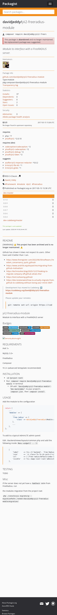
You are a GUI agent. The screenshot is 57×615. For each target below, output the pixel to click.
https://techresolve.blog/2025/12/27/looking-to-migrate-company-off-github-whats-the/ (27, 272)
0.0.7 (5, 210)
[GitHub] (53, 603)
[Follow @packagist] (47, 603)
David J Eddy (10, 180)
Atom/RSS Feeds (8, 606)
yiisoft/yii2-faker (12, 154)
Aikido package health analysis (16, 117)
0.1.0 (5, 199)
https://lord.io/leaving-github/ (19, 277)
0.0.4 (5, 217)
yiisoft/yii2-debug (12, 152)
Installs (6, 94)
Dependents (8, 97)
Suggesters (7, 99)
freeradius (37, 184)
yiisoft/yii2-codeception (15, 149)
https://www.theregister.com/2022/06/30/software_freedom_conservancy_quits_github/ (30, 261)
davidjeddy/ (12, 21)
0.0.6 (5, 213)
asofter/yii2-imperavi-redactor (18, 162)
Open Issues (8, 105)
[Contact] (41, 603)
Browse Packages (8, 613)
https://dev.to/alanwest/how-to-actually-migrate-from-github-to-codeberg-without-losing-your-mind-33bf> (30, 281)
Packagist (10, 4)
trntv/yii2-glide (11, 168)
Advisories (7, 114)
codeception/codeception (16, 146)
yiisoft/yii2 (9, 138)
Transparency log (10, 85)
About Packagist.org (9, 603)
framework (11, 184)
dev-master (8, 193)
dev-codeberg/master (12, 220)
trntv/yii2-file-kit (12, 165)
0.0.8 (5, 206)
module (21, 184)
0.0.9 (5, 203)
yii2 (29, 184)
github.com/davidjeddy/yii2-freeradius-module (23, 77)
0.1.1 (5, 196)
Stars (5, 102)
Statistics (5, 610)
